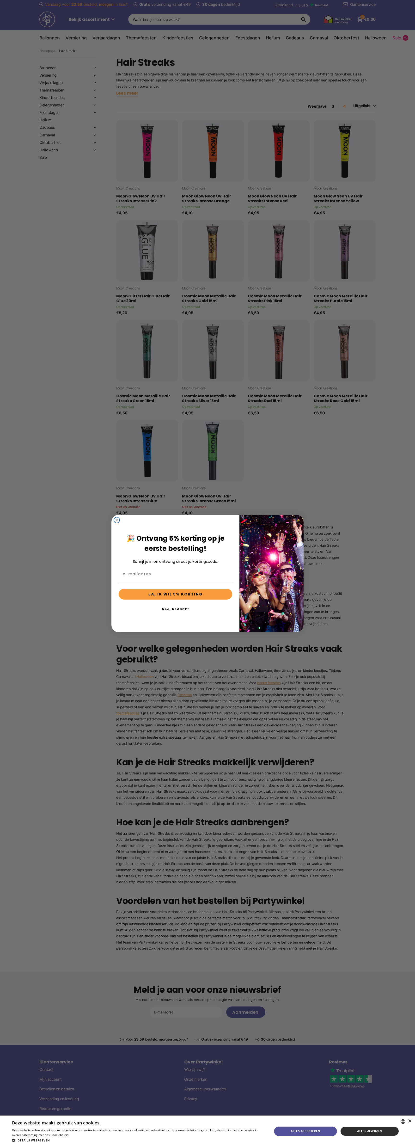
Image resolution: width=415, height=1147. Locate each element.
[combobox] (403, 1121)
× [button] (409, 1121)
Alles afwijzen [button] (369, 1131)
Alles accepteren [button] (305, 1131)
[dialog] (207, 1131)
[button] (138, 1140)
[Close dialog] (117, 520)
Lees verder (78, 1135)
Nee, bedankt (175, 609)
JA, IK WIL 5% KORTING (175, 594)
